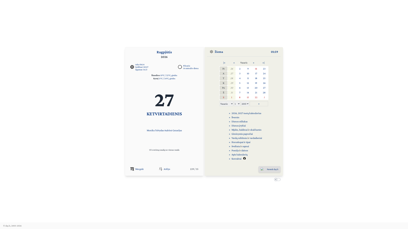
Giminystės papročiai (242, 133)
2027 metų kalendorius (249, 113)
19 (256, 83)
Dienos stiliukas (240, 121)
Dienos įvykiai (239, 125)
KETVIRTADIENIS (164, 113)
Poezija (235, 150)
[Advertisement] (204, 22)
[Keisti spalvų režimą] (276, 180)
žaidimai (243, 129)
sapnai (245, 146)
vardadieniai (256, 138)
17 (256, 73)
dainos (244, 150)
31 (232, 92)
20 (256, 87)
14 (248, 92)
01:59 (274, 51)
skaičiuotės (255, 129)
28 (231, 78)
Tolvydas (159, 130)
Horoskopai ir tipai (241, 142)
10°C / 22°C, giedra (168, 75)
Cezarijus (177, 130)
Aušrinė (168, 130)
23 (264, 68)
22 (256, 97)
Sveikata (236, 146)
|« (224, 62)
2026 (234, 113)
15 (248, 97)
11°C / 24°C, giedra (167, 78)
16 (256, 68)
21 (256, 92)
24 (264, 73)
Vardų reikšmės (239, 138)
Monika (151, 130)
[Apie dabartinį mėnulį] (180, 67)
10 (248, 73)
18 (256, 78)
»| (263, 62)
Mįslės (235, 129)
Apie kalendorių (240, 154)
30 (231, 87)
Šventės (235, 117)
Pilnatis (186, 65)
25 (264, 78)
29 (231, 83)
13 (248, 87)
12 (248, 83)
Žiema (219, 51)
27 (231, 73)
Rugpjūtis (164, 52)
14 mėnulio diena (190, 68)
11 (248, 78)
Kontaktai (236, 158)
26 (231, 68)
